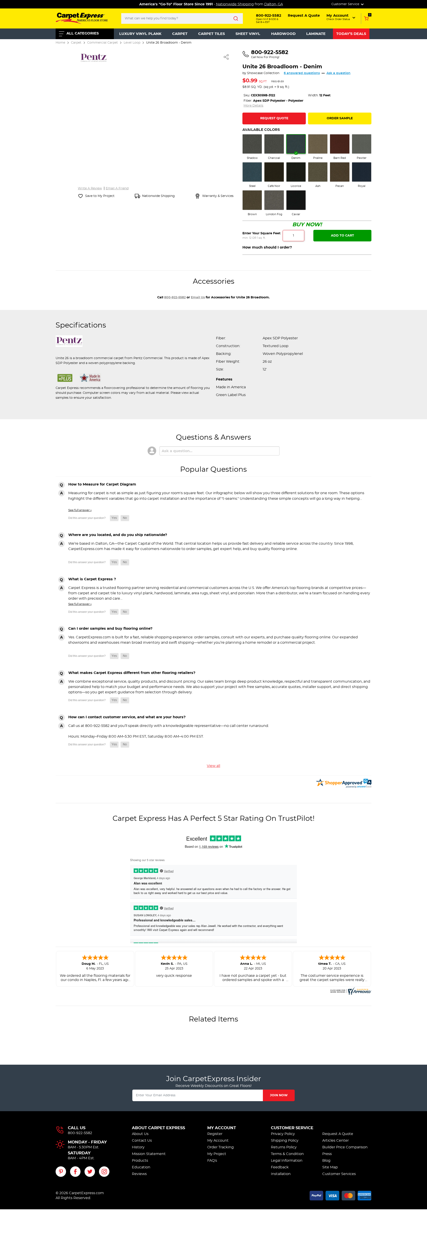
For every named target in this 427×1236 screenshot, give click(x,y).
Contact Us (142, 1140)
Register (214, 1134)
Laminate (316, 34)
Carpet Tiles (211, 34)
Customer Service (292, 1128)
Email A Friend (117, 188)
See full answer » (80, 510)
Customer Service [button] (345, 4)
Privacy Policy (283, 1134)
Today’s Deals (351, 34)
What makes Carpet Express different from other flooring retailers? (131, 673)
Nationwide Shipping (235, 4)
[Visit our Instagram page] (104, 1171)
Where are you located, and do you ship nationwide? (117, 535)
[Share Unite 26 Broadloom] (226, 57)
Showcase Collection (263, 73)
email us (198, 297)
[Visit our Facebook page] (75, 1171)
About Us (140, 1134)
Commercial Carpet (102, 42)
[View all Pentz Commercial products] (93, 57)
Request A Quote (337, 1134)
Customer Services (339, 1174)
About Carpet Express (158, 1128)
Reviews (139, 1174)
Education (141, 1167)
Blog (326, 1160)
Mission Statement (149, 1154)
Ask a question (338, 73)
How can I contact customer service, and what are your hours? (126, 717)
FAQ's (212, 1160)
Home (60, 42)
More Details (253, 105)
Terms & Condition (287, 1154)
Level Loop (132, 42)
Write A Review (90, 188)
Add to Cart (342, 235)
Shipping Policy (284, 1140)
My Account (221, 1128)
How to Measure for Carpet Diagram (102, 484)
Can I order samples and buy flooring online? (110, 628)
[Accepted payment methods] (340, 1195)
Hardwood (283, 34)
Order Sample (340, 118)
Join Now (279, 1095)
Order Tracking (220, 1147)
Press (327, 1154)
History (138, 1147)
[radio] (252, 147)
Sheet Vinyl (248, 34)
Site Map (330, 1167)
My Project (216, 1154)
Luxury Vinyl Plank (140, 34)
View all (213, 766)
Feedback (280, 1167)
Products (140, 1160)
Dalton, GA (273, 4)
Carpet (179, 34)
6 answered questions (302, 73)
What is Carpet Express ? (92, 579)
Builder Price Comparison (345, 1147)
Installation (281, 1174)
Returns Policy (284, 1147)
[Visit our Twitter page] (90, 1171)
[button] (341, 17)
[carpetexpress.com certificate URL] (350, 990)
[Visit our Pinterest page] (61, 1171)
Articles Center (335, 1140)
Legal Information (286, 1160)
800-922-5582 (175, 297)
